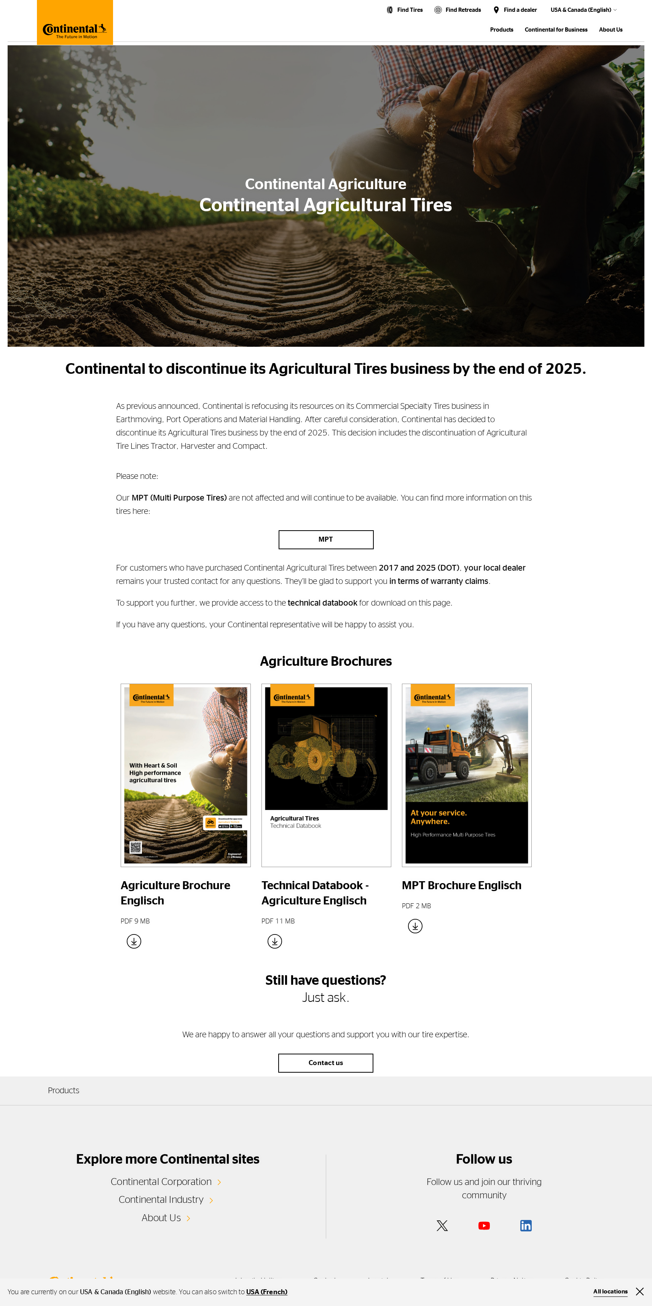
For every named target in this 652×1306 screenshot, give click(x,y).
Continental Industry (161, 1200)
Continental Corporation (161, 1182)
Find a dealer (520, 10)
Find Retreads (463, 10)
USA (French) (266, 1292)
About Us (161, 1218)
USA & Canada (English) (581, 10)
